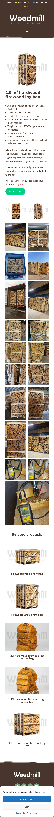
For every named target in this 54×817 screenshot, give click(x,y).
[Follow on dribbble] (36, 786)
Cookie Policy (21, 813)
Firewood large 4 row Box (27, 614)
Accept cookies (27, 799)
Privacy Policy (32, 813)
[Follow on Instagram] (23, 786)
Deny (27, 806)
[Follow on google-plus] (30, 786)
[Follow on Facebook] (17, 786)
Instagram (18, 184)
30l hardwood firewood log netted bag (27, 657)
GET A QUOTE (15, 191)
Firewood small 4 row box (27, 573)
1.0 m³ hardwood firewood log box (27, 744)
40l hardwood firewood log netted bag (27, 701)
